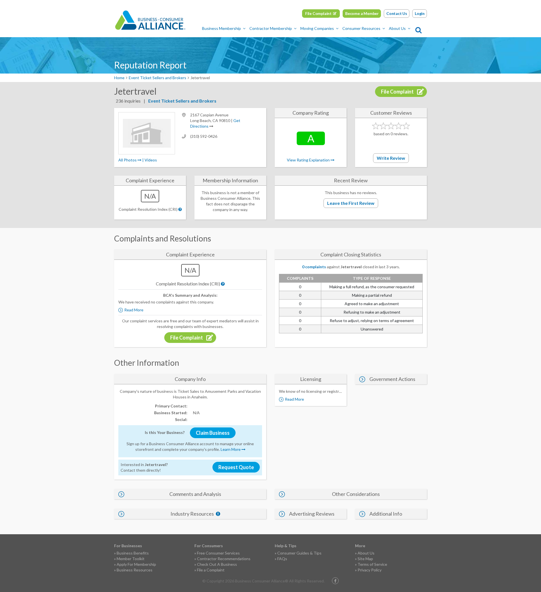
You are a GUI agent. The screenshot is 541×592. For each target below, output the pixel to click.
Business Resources (134, 569)
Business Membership (221, 28)
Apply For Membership (136, 564)
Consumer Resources (361, 28)
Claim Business (213, 433)
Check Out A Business (217, 564)
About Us (397, 28)
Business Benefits (133, 553)
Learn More (231, 449)
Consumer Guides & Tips (299, 553)
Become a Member (362, 13)
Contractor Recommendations (223, 558)
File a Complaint (211, 569)
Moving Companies (317, 28)
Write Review (391, 158)
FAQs (282, 558)
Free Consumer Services (218, 553)
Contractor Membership (270, 28)
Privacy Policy (370, 569)
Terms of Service (372, 564)
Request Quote (236, 467)
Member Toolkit (131, 558)
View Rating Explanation (309, 160)
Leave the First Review (350, 203)
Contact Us (396, 13)
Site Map (365, 558)
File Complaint (318, 13)
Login (420, 13)
